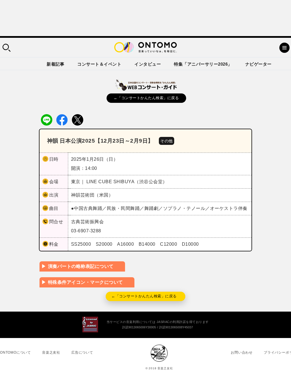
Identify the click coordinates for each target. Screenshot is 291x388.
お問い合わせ (242, 352)
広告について (82, 352)
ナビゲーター (258, 64)
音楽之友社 (51, 352)
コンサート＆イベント (99, 64)
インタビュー (147, 64)
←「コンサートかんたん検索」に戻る (146, 98)
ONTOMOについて (15, 352)
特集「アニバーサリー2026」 (203, 64)
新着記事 (55, 64)
